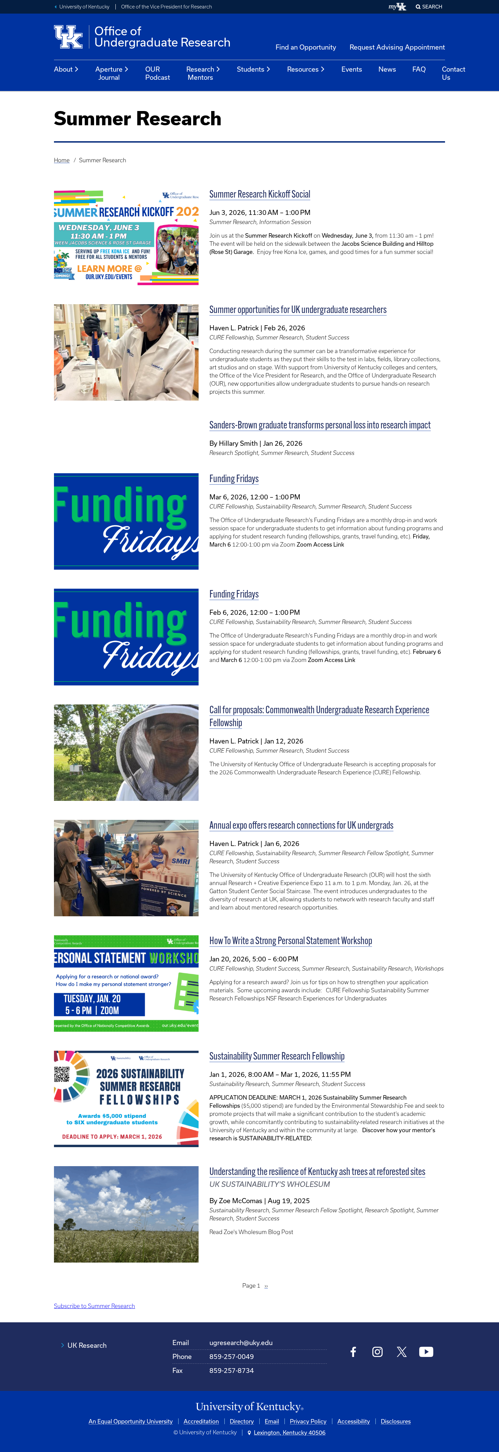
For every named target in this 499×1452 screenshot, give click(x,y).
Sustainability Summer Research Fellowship (277, 1057)
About (63, 69)
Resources (303, 69)
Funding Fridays (234, 479)
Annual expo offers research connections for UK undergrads (301, 826)
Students (250, 69)
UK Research (87, 1345)
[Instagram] (377, 1353)
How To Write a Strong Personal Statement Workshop (290, 941)
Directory (242, 1421)
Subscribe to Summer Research (94, 1306)
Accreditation (201, 1421)
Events (351, 69)
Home (62, 160)
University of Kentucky (84, 7)
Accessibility (353, 1421)
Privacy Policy (308, 1421)
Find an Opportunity (306, 47)
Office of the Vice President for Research (166, 7)
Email (272, 1421)
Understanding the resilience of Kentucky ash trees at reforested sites (317, 1172)
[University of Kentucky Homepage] (249, 1407)
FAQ (419, 69)
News (387, 69)
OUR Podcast (157, 73)
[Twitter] (401, 1353)
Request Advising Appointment (397, 47)
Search (432, 7)
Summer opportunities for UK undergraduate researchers (298, 310)
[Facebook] (353, 1353)
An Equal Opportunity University (131, 1421)
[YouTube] (426, 1353)
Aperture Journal (109, 73)
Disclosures (396, 1421)
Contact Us (453, 73)
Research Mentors (200, 73)
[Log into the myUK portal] (398, 7)
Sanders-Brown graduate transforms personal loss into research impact (320, 426)
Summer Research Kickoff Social (259, 195)
